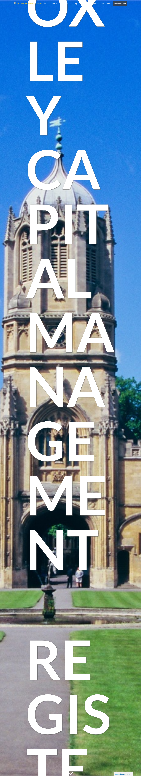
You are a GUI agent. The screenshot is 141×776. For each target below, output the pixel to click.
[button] (45, 3)
